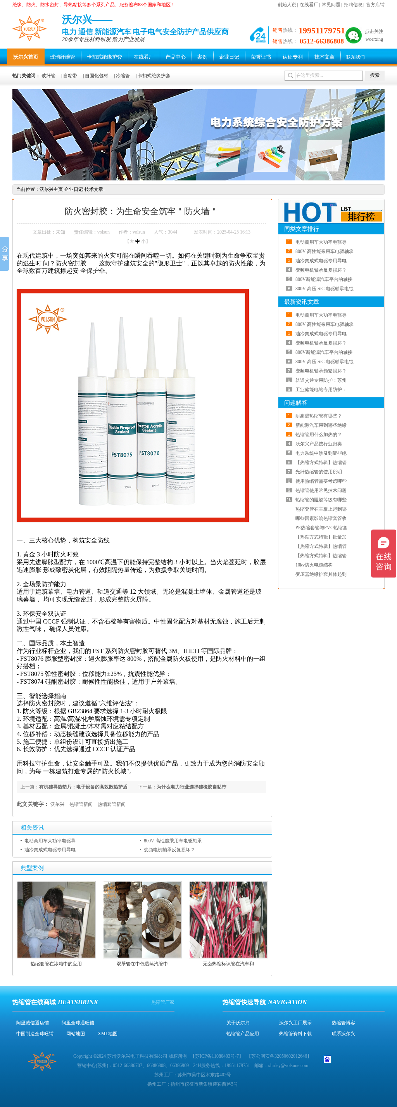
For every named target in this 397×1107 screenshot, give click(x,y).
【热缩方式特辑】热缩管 (321, 462)
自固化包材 (96, 75)
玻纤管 (48, 75)
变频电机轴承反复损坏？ (169, 849)
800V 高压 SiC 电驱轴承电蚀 (324, 288)
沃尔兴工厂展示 (295, 1023)
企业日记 (229, 57)
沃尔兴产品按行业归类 (318, 444)
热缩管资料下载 (295, 1033)
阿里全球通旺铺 (78, 1023)
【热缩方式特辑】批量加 (321, 537)
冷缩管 (123, 75)
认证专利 (293, 57)
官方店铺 (375, 4)
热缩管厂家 (162, 1002)
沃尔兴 (57, 804)
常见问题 (331, 4)
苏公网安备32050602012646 (279, 1056)
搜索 (375, 75)
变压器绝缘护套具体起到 (321, 574)
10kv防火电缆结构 (314, 565)
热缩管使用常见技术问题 (321, 490)
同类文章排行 (301, 229)
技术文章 (324, 57)
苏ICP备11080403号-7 (217, 1056)
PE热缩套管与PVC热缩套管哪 (326, 527)
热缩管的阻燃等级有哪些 (321, 499)
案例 (202, 57)
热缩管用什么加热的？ (318, 434)
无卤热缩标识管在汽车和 (228, 964)
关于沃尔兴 (238, 1023)
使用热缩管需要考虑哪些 (321, 481)
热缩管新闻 (81, 804)
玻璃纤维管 (62, 57)
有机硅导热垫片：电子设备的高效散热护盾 (83, 787)
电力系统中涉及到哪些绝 (321, 453)
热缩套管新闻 (112, 804)
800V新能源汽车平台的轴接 (323, 279)
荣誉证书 (261, 57)
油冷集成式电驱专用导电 (50, 849)
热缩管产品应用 (242, 1033)
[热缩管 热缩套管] (198, 179)
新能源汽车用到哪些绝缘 (321, 425)
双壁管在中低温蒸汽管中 (142, 964)
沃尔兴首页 (25, 57)
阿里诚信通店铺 (32, 1023)
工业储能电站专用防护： (321, 389)
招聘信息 (353, 4)
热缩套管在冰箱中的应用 (56, 964)
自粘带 (70, 75)
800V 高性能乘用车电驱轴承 (173, 841)
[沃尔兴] (29, 28)
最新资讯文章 (301, 302)
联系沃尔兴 (343, 1033)
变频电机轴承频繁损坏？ (321, 371)
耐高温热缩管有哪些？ (318, 416)
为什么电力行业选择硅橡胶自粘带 (191, 787)
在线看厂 (309, 4)
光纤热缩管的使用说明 (318, 472)
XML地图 (107, 1033)
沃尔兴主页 (51, 189)
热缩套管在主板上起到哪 (321, 509)
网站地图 (75, 1033)
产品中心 (176, 57)
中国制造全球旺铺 (35, 1033)
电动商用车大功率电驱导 (50, 841)
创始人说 (287, 4)
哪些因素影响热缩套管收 (321, 518)
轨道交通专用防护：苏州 (321, 380)
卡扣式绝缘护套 (104, 57)
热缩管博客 (343, 1023)
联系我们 (355, 57)
